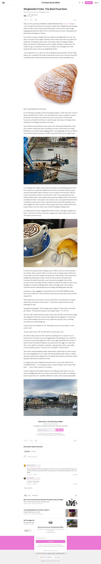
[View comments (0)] (38, 505)
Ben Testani (30, 478)
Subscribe (89, 2)
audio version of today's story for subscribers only (36, 501)
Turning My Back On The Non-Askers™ (37, 510)
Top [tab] (25, 495)
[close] (65, 521)
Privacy (49, 553)
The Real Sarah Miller (32, 14)
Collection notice (60, 553)
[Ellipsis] (76, 465)
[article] (50, 502)
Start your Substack (47, 557)
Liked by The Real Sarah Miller (34, 466)
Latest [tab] (29, 495)
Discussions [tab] (35, 495)
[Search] (79, 2)
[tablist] (30, 451)
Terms (53, 553)
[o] (71, 502)
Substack (43, 561)
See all (26, 530)
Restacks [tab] (33, 451)
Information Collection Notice (50, 546)
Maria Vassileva (31, 465)
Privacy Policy (62, 546)
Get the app (58, 557)
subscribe (67, 24)
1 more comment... (28, 488)
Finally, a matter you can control (32, 512)
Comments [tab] (27, 451)
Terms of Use (57, 545)
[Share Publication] (82, 2)
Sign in (96, 2)
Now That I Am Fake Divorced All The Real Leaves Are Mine (43, 500)
